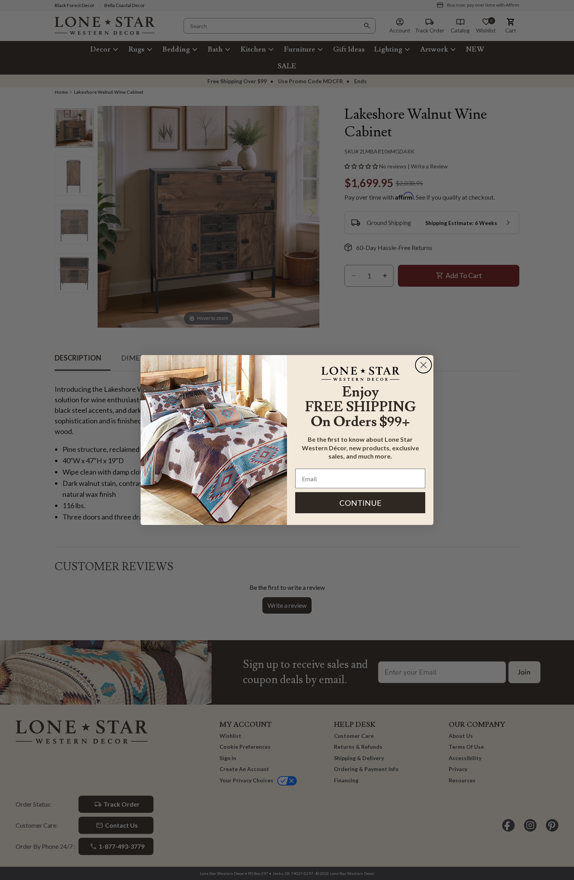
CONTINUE (360, 502)
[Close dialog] (423, 365)
